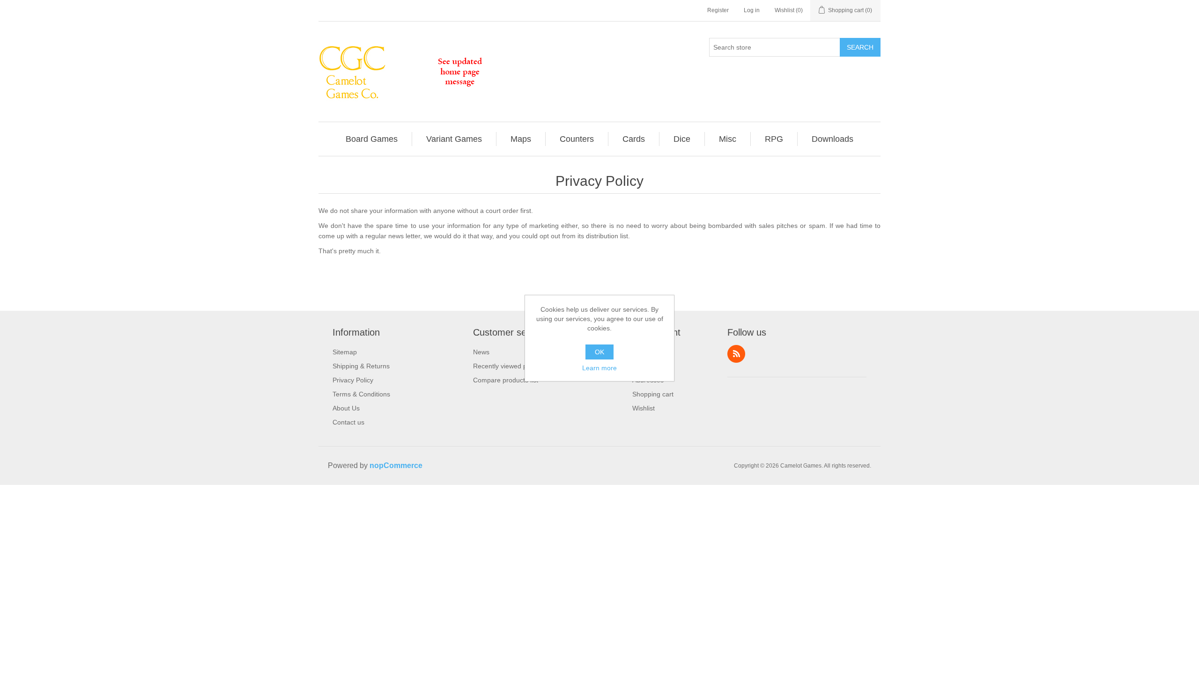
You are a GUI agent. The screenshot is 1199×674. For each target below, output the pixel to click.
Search (860, 47)
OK (599, 352)
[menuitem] (372, 139)
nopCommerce (396, 465)
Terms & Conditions (361, 394)
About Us (346, 408)
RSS (736, 354)
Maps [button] (521, 139)
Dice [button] (682, 139)
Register (718, 10)
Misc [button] (727, 139)
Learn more (599, 368)
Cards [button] (633, 139)
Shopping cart (653, 394)
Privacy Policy (353, 380)
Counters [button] (577, 139)
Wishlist (643, 408)
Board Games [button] (372, 139)
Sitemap (345, 352)
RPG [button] (774, 139)
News (481, 352)
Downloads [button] (832, 139)
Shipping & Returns (361, 366)
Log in (752, 10)
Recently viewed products (511, 366)
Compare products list (505, 380)
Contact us (348, 422)
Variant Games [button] (454, 139)
